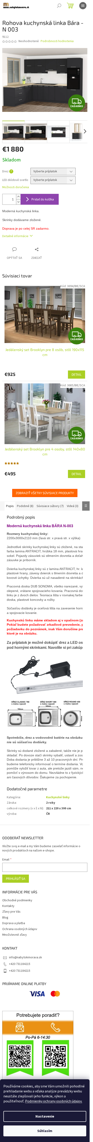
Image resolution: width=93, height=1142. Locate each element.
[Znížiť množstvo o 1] (18, 201)
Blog (5, 917)
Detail (76, 374)
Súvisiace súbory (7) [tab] (50, 506)
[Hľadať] (59, 5)
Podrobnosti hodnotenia (57, 41)
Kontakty (8, 906)
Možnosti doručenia (15, 187)
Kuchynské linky (58, 797)
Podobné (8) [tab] (25, 506)
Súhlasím (44, 1130)
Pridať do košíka (42, 199)
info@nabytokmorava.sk (25, 957)
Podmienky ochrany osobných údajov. (53, 1101)
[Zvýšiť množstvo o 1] (18, 196)
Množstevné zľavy (14, 935)
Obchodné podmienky (17, 900)
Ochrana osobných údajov (19, 929)
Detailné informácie (15, 236)
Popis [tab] (10, 506)
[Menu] (82, 5)
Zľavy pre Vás (11, 911)
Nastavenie (44, 1116)
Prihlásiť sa (15, 878)
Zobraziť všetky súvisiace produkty (45, 493)
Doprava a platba (13, 923)
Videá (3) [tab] (72, 506)
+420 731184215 (19, 964)
